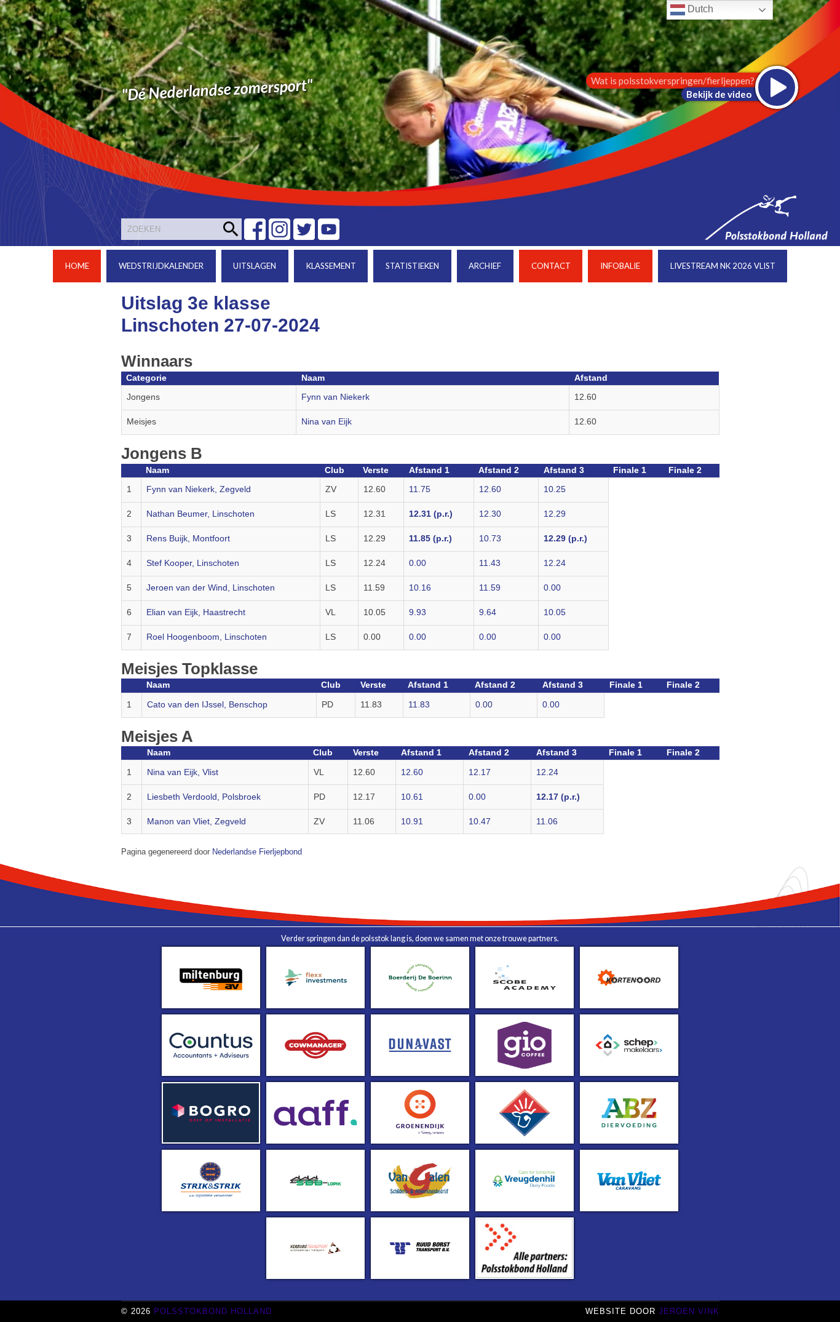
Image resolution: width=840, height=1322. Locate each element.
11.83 (419, 704)
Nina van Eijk (326, 421)
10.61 (412, 797)
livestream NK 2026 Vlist (722, 266)
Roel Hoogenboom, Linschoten (206, 637)
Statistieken (412, 266)
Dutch (699, 9)
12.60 (490, 489)
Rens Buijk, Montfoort (188, 538)
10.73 (490, 538)
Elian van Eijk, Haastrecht (195, 612)
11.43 (490, 563)
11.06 (547, 821)
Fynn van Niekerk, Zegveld (198, 489)
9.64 (487, 612)
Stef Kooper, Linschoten (192, 563)
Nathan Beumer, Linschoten (200, 514)
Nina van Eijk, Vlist (182, 772)
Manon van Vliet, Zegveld (196, 821)
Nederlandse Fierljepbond (257, 852)
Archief (485, 266)
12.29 (555, 514)
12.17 (480, 772)
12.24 (555, 563)
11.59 (490, 587)
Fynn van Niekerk (335, 397)
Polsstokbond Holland (213, 1311)
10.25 (555, 489)
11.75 (419, 489)
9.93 (417, 612)
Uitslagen (254, 266)
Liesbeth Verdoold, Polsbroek (204, 797)
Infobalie (620, 266)
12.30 (490, 514)
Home (77, 266)
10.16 (420, 587)
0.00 (417, 563)
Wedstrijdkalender (161, 266)
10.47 (480, 821)
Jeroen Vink (689, 1311)
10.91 (412, 821)
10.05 (555, 612)
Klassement (331, 266)
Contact (551, 266)
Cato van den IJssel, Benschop (207, 704)
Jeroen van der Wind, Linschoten (210, 587)
